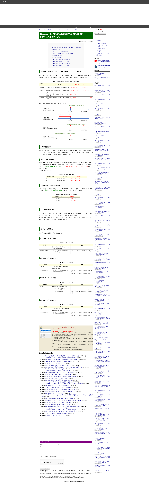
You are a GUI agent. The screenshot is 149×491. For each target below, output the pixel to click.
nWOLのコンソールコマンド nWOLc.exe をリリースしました (102, 258)
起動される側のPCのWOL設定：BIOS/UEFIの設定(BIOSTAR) (101, 327)
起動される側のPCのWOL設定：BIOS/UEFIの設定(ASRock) (102, 318)
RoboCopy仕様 (90, 27)
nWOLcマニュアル (102, 45)
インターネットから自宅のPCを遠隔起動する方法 (102, 146)
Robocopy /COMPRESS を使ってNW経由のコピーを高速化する (62, 359)
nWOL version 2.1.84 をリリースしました (102, 95)
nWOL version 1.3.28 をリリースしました (102, 391)
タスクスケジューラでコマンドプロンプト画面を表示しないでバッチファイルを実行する (102, 414)
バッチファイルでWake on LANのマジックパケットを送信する (102, 159)
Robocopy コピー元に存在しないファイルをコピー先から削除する (63, 367)
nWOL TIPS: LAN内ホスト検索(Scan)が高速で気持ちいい (102, 419)
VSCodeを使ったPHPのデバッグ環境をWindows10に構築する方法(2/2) (102, 188)
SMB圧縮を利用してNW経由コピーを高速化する (58, 361)
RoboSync (82, 27)
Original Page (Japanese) (100, 33)
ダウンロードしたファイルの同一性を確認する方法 (102, 352)
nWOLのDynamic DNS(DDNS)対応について (102, 221)
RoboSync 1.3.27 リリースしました (54, 363)
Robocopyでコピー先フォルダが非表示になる (57, 385)
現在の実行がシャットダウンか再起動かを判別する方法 (60, 357)
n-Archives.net (6, 2)
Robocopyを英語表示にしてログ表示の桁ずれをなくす (60, 389)
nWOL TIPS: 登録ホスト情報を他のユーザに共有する (102, 268)
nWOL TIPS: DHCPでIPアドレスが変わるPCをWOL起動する (102, 386)
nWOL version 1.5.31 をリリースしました (102, 245)
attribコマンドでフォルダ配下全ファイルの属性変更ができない (62, 409)
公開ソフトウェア (100, 40)
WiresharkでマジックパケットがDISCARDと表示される (102, 118)
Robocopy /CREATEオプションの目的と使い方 (58, 374)
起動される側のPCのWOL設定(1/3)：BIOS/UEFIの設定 (102, 357)
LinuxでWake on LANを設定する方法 (102, 132)
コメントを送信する (45, 468)
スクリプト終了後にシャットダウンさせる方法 (58, 387)
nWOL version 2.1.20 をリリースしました (102, 104)
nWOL (66, 27)
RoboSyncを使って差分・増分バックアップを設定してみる (61, 411)
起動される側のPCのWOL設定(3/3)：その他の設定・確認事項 (102, 361)
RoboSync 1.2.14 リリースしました (54, 415)
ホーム (58, 27)
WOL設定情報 (101, 48)
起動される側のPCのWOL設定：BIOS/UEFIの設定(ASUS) (102, 322)
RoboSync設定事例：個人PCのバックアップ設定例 (59, 398)
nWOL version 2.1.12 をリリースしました (102, 109)
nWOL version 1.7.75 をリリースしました (102, 136)
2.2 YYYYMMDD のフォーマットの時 (63, 53)
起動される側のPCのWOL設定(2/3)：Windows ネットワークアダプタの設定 (102, 366)
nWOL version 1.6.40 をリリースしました (102, 216)
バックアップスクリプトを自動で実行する (57, 413)
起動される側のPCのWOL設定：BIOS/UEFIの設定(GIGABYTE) (101, 333)
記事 (99, 46)
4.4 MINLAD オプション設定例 (61, 65)
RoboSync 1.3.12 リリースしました (54, 369)
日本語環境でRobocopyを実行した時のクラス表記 (59, 370)
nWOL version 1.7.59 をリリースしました (102, 164)
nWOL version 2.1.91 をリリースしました (102, 86)
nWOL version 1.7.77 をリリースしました (102, 127)
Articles (55, 29)
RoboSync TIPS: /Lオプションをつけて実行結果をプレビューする (63, 400)
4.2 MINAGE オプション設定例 (61, 61)
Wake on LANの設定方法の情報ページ (102, 78)
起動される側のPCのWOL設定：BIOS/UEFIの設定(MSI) (101, 338)
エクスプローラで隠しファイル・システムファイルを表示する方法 (64, 383)
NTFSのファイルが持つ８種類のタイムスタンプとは (102, 286)
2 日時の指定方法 (55, 49)
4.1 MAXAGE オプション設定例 (61, 59)
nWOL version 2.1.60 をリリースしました (102, 100)
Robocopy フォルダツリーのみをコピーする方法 (58, 365)
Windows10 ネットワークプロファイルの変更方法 (102, 230)
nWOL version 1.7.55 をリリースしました (102, 193)
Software (45, 29)
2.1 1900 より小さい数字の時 (60, 51)
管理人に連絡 (99, 55)
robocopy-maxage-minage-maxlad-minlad (67, 29)
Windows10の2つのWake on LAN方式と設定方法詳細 (102, 212)
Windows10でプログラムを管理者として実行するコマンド (102, 290)
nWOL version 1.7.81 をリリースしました (102, 114)
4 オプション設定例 (56, 57)
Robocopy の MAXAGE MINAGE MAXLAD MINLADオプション (102, 168)
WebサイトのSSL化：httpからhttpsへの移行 (102, 313)
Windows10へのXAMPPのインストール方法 (102, 178)
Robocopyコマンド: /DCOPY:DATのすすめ (56, 408)
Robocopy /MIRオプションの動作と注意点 (56, 378)
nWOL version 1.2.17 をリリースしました (102, 424)
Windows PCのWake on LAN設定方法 (102, 347)
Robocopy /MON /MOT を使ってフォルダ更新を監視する (60, 376)
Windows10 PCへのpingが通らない (102, 263)
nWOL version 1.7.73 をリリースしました (102, 141)
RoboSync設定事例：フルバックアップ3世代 (57, 404)
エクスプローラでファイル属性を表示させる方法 (59, 382)
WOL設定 (74, 27)
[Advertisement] (46, 14)
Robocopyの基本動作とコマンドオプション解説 (58, 402)
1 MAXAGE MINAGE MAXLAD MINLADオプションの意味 (66, 47)
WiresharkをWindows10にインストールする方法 (102, 207)
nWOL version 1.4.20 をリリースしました (102, 309)
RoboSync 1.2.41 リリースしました (54, 393)
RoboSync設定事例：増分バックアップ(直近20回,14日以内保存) (62, 406)
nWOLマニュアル (102, 43)
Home (40, 29)
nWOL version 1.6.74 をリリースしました (102, 198)
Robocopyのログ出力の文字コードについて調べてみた (60, 391)
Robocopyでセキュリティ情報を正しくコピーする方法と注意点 (62, 356)
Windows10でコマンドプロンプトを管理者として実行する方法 (102, 295)
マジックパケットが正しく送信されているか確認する (102, 203)
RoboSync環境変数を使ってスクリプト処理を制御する (60, 372)
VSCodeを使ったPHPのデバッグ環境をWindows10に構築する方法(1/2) (102, 182)
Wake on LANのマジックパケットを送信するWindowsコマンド (102, 254)
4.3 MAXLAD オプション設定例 (61, 63)
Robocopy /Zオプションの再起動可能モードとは (58, 380)
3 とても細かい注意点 (56, 55)
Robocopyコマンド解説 (103, 53)
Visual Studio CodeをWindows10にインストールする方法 (102, 173)
